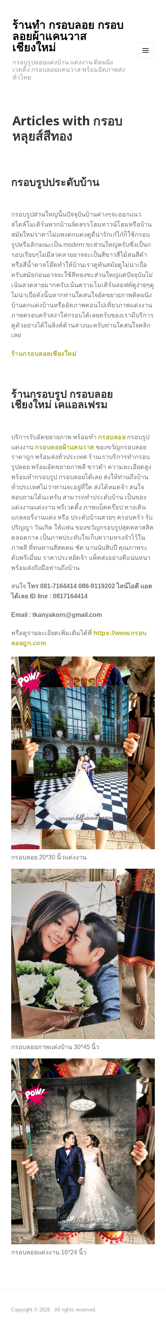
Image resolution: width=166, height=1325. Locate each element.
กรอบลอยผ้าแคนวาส (64, 446)
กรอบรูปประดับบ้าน (55, 182)
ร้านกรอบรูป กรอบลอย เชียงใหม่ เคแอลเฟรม (62, 398)
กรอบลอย (112, 436)
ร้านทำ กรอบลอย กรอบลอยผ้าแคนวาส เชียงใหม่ (68, 36)
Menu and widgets (145, 58)
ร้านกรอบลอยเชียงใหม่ (44, 353)
